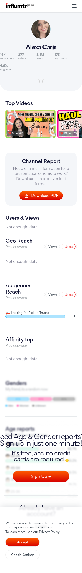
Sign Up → (41, 476)
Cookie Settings (22, 555)
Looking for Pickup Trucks (27, 312)
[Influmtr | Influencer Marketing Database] (19, 6)
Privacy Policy (49, 532)
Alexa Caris (41, 47)
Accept (22, 542)
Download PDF (44, 195)
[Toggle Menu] (74, 6)
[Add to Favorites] (41, 80)
